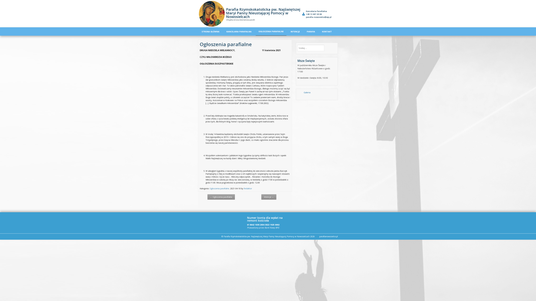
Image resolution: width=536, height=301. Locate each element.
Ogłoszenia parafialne (271, 31)
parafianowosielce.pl (328, 236)
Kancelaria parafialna (239, 31)
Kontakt (327, 31)
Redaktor (248, 188)
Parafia (311, 31)
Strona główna (210, 31)
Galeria (307, 92)
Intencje (295, 31)
